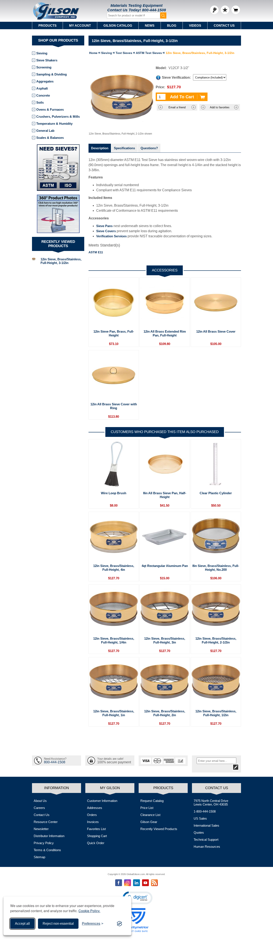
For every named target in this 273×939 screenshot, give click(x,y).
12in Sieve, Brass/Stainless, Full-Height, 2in (164, 713)
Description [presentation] (99, 148)
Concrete (43, 95)
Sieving (41, 53)
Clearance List (150, 815)
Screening (43, 67)
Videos (195, 25)
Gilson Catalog (117, 25)
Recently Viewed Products (158, 829)
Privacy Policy (44, 843)
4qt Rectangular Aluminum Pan (165, 566)
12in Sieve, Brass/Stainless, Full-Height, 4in (113, 567)
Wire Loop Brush (113, 493)
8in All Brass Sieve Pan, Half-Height (164, 495)
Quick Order (95, 843)
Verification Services (111, 236)
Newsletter (41, 829)
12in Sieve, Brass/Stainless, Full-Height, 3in (164, 640)
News (149, 25)
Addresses (94, 808)
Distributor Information (49, 836)
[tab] (100, 148)
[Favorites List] (225, 10)
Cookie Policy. (89, 910)
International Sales (206, 825)
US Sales (200, 818)
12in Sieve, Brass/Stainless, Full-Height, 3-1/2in (61, 261)
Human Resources (207, 846)
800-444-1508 (154, 10)
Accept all (22, 923)
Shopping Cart (97, 836)
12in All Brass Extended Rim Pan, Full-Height (165, 333)
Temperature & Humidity (54, 123)
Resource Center (46, 822)
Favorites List (96, 829)
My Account (80, 25)
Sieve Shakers (46, 60)
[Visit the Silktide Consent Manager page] (119, 924)
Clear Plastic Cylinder (216, 493)
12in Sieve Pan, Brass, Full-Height (113, 333)
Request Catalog (152, 801)
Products (47, 25)
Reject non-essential (58, 923)
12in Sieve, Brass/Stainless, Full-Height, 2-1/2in (215, 640)
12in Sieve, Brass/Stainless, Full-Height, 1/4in (113, 640)
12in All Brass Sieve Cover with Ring (113, 406)
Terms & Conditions (47, 850)
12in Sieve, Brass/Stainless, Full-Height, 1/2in (215, 713)
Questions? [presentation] (149, 148)
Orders (92, 815)
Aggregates (45, 81)
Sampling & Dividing (51, 74)
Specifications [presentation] (124, 148)
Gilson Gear (148, 822)
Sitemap (39, 857)
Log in (214, 10)
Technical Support (206, 839)
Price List (146, 808)
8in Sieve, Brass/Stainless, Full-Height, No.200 (215, 567)
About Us (40, 801)
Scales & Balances (50, 137)
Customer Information (102, 801)
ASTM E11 (96, 252)
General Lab (45, 130)
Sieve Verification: (176, 77)
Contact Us (224, 25)
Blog (171, 25)
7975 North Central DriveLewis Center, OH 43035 (211, 802)
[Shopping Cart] (235, 10)
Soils (40, 102)
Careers (39, 808)
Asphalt (42, 88)
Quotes (199, 832)
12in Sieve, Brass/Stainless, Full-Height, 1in (113, 713)
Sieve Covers (106, 231)
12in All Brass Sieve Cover (215, 331)
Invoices (93, 822)
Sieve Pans (104, 226)
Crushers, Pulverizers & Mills (58, 116)
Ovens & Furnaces (50, 109)
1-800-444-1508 (205, 811)
